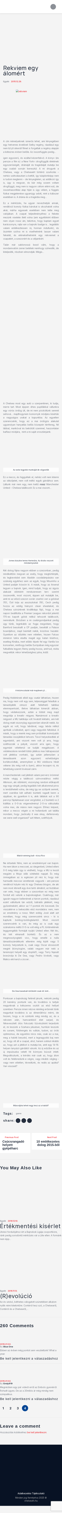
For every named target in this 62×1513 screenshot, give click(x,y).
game (18, 1113)
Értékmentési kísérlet (30, 1226)
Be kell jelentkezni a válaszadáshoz (29, 1358)
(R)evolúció (16, 1296)
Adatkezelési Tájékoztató (31, 1493)
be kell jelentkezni (36, 1432)
